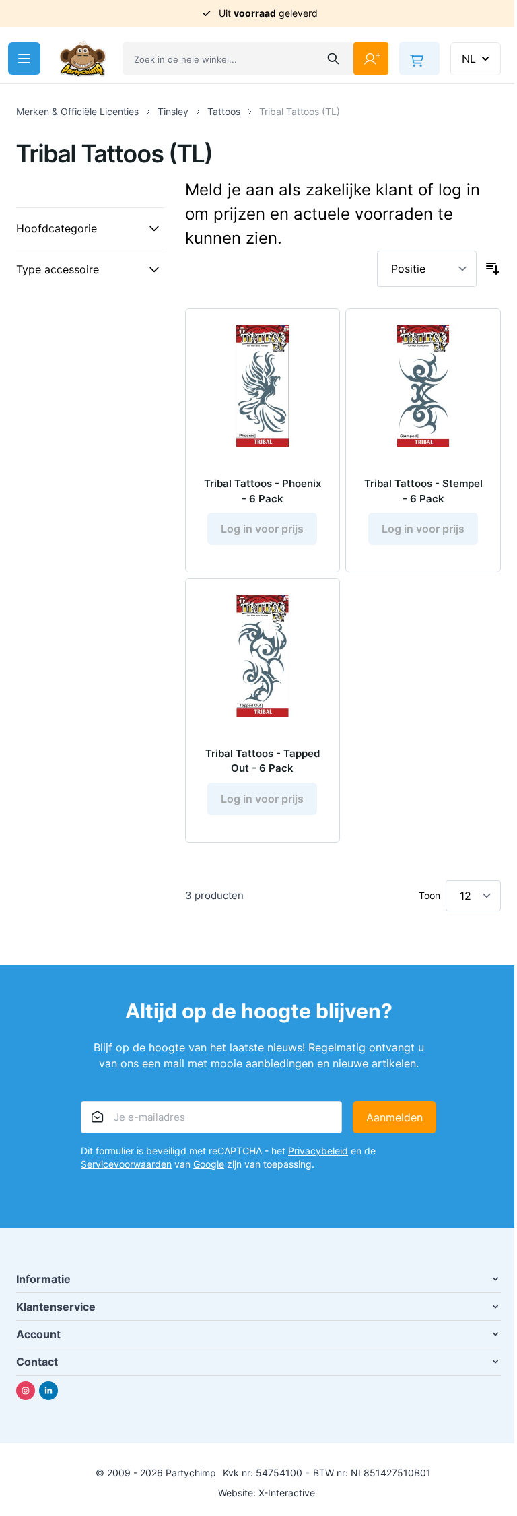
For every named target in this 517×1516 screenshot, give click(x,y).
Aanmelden (394, 1117)
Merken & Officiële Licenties (77, 111)
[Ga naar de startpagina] (82, 58)
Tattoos (223, 111)
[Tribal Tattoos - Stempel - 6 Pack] (423, 386)
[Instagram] (25, 1390)
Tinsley (173, 111)
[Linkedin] (48, 1390)
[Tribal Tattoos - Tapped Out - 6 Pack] (263, 656)
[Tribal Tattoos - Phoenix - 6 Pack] (263, 386)
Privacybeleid (318, 1150)
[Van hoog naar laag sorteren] (493, 269)
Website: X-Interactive (266, 1492)
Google (208, 1164)
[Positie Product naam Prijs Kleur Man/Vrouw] (427, 269)
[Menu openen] (24, 58)
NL (469, 58)
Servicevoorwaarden (126, 1164)
